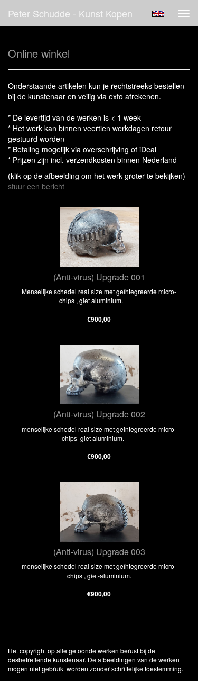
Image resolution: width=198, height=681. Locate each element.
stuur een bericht (36, 186)
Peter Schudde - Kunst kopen (70, 13)
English (158, 14)
